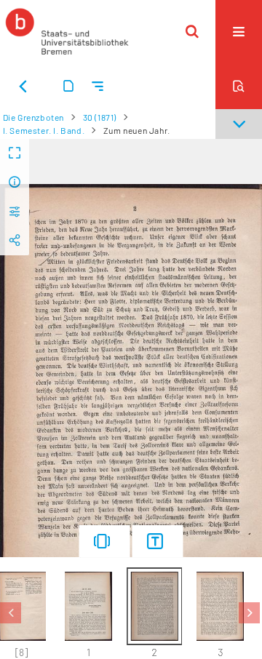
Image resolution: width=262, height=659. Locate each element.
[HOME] (67, 31)
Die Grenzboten (33, 117)
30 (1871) (99, 117)
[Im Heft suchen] (238, 86)
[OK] (192, 31)
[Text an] (158, 541)
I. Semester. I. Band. (44, 130)
